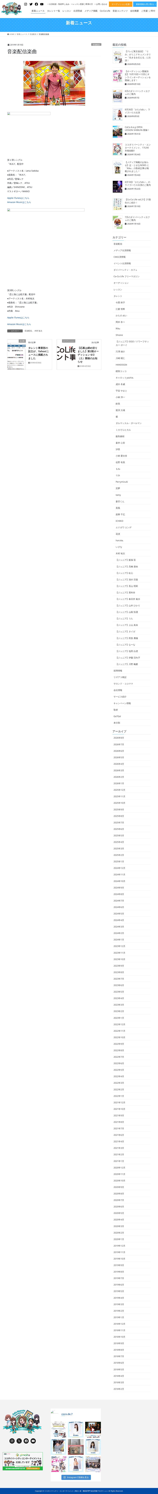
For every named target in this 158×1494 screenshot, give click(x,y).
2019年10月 (119, 1258)
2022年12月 (119, 1024)
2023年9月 (119, 965)
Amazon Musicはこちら (19, 202)
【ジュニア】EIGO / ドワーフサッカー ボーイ (132, 343)
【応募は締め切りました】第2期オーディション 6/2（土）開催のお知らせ (88, 354)
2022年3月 (119, 1082)
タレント (118, 296)
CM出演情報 (120, 256)
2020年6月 (119, 1206)
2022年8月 (119, 1050)
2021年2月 (119, 1154)
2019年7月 (119, 1278)
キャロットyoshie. (125, 377)
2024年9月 (119, 887)
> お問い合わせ (101, 4)
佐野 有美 (120, 462)
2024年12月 (119, 867)
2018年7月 (119, 1356)
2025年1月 (119, 861)
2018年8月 (119, 1349)
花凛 (118, 533)
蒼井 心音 (120, 442)
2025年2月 (119, 854)
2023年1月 (119, 1017)
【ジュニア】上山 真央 (127, 624)
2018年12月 (119, 1323)
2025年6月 (119, 829)
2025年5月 (119, 835)
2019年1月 (119, 1317)
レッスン (118, 289)
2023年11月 (119, 952)
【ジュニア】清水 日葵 (127, 579)
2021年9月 (119, 1115)
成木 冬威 (120, 384)
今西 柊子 (120, 302)
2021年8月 (119, 1121)
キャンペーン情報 (122, 703)
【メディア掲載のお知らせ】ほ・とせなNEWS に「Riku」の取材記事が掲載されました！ (137, 167)
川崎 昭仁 (120, 358)
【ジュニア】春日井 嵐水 (128, 599)
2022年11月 (119, 1030)
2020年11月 (119, 1174)
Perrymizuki (122, 481)
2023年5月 (119, 991)
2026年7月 (119, 744)
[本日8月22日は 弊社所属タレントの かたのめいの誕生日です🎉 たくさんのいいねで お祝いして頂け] (76, 1430)
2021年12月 (119, 1102)
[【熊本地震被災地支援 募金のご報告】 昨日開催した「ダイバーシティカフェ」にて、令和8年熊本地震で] (76, 1447)
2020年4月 (119, 1219)
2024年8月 (119, 894)
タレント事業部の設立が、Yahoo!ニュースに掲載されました (38, 353)
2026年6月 (119, 750)
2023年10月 (119, 959)
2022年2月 (119, 1089)
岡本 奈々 (120, 321)
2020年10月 (119, 1180)
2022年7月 (119, 1056)
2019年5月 (119, 1291)
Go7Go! (117, 716)
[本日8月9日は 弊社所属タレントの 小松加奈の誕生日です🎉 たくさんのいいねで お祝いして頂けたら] (76, 1464)
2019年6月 (119, 1284)
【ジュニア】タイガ (125, 631)
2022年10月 (119, 1037)
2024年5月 (119, 913)
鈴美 (118, 403)
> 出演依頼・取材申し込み (58, 4)
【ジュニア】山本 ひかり (128, 605)
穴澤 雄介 (120, 351)
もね (118, 468)
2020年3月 (119, 1226)
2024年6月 (119, 907)
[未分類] (16, 344)
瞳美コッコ (121, 371)
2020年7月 (119, 1200)
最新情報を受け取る (145, 4)
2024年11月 (119, 874)
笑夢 (118, 488)
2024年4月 (119, 920)
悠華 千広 (120, 514)
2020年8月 (119, 1193)
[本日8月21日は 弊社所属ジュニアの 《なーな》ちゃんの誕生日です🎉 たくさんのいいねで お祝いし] (58, 1447)
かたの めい (121, 315)
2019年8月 (119, 1271)
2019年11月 (119, 1252)
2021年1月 (119, 1161)
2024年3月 (119, 926)
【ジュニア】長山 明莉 (127, 586)
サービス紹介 (120, 696)
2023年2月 (119, 1011)
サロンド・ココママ (123, 683)
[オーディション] (66, 344)
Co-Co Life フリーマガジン (127, 276)
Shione (119, 334)
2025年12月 (119, 789)
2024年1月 (119, 939)
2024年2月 (119, 933)
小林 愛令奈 (121, 455)
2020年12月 (119, 1167)
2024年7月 (119, 900)
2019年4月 (119, 1297)
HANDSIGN (121, 364)
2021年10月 (119, 1108)
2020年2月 (119, 1232)
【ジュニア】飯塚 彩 (126, 559)
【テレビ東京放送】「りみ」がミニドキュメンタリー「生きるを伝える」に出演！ (138, 56)
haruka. (120, 540)
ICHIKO (119, 520)
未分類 (117, 722)
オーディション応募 (121, 4)
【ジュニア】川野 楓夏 (127, 664)
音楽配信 (96, 44)
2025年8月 (119, 816)
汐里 (118, 449)
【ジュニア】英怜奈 (125, 592)
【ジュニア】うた (124, 618)
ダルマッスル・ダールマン (129, 423)
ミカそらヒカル (123, 429)
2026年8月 (119, 737)
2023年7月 (119, 978)
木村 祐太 (38, 330)
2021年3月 (119, 1147)
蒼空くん (120, 501)
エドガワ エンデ (123, 527)
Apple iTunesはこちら (18, 197)
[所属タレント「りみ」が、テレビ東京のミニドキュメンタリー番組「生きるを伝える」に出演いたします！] (58, 1430)
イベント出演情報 (122, 263)
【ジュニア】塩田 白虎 (127, 651)
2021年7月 (119, 1128)
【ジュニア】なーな (125, 644)
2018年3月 (119, 1382)
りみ (118, 475)
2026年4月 (119, 763)
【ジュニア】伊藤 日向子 (128, 657)
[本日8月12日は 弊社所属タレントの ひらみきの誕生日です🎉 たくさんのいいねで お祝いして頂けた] (93, 1447)
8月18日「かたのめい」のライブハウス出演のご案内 (138, 184)
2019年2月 (119, 1310)
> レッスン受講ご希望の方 (82, 4)
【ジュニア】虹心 (124, 573)
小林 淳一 (120, 397)
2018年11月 (119, 1330)
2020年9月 (119, 1187)
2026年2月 (119, 776)
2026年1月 (119, 783)
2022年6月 (119, 1063)
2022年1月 (119, 1095)
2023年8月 (119, 972)
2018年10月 (119, 1336)
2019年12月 (119, 1245)
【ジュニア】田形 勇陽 (127, 638)
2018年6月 (119, 1362)
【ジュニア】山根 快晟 (127, 611)
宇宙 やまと (121, 390)
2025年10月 (119, 802)
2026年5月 (119, 757)
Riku (118, 328)
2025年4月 (119, 842)
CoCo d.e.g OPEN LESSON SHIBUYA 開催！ (137, 129)
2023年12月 (119, 946)
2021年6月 (119, 1134)
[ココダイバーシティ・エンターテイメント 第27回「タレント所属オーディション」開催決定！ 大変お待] (93, 1430)
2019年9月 (119, 1265)
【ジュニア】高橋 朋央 (127, 566)
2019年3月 (119, 1304)
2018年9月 (119, 1343)
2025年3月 (119, 848)
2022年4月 (119, 1076)
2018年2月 (119, 1388)
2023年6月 (119, 985)
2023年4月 (119, 998)
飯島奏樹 (120, 436)
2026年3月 (119, 770)
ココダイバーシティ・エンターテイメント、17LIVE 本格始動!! (138, 147)
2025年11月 (119, 796)
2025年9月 (119, 809)
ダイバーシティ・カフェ (125, 269)
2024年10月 (119, 881)
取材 (116, 709)
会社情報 (118, 690)
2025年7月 (119, 822)
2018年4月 (119, 1375)
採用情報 (118, 670)
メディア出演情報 (122, 250)
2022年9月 (119, 1043)
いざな (119, 546)
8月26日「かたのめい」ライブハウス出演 (137, 111)
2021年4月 (119, 1141)
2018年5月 (119, 1369)
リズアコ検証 (120, 677)
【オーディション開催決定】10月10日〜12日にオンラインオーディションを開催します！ (138, 76)
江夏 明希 (120, 308)
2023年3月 (119, 1004)
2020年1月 (119, 1239)
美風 (118, 507)
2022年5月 (119, 1069)
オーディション (121, 282)
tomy (118, 494)
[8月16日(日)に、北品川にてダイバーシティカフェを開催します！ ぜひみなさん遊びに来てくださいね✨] (93, 1464)
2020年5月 (119, 1213)
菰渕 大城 (120, 410)
